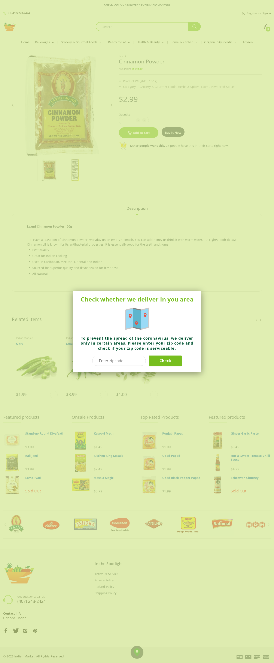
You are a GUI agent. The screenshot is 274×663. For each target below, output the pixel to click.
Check (165, 360)
